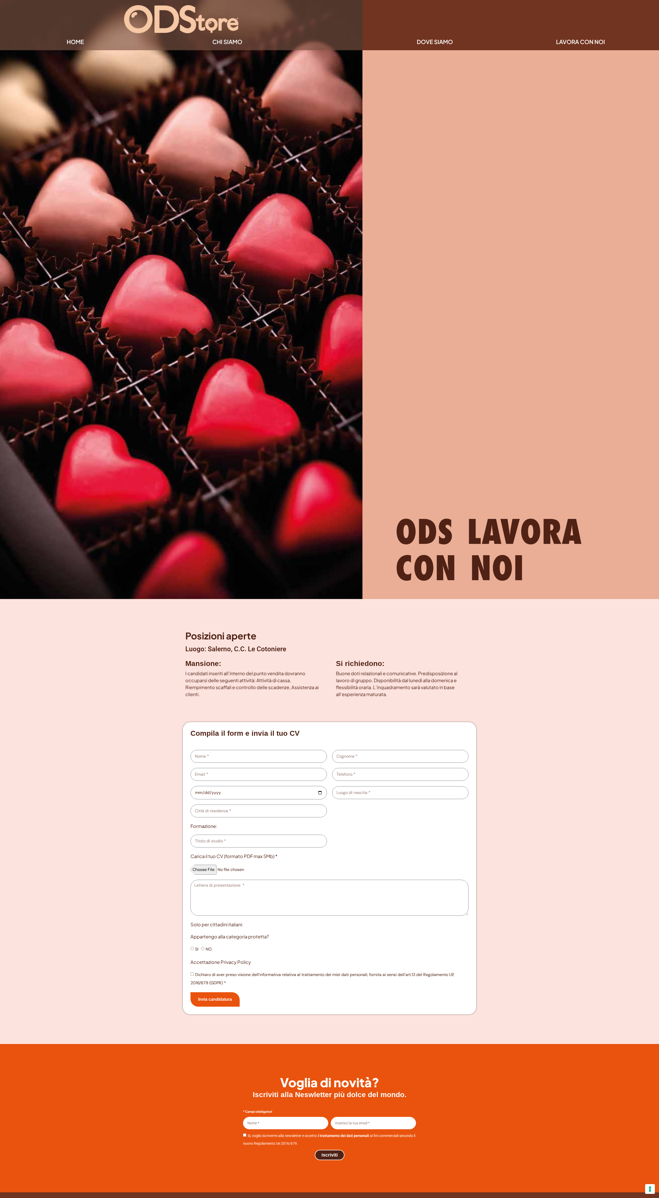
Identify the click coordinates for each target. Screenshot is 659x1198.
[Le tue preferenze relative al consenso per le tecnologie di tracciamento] (650, 1189)
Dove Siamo (435, 41)
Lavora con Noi (580, 41)
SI (196, 949)
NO (209, 949)
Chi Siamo (227, 41)
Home (75, 41)
